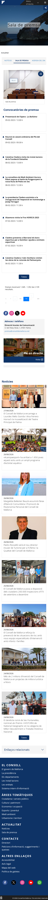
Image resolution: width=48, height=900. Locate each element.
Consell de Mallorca (1, 897)
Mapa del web (8, 867)
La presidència (9, 773)
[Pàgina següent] (5, 302)
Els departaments (10, 777)
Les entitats (7, 784)
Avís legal (6, 864)
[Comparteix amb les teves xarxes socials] (45, 7)
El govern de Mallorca (12, 769)
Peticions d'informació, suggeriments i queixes (20, 848)
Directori (6, 842)
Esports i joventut (10, 810)
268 (39, 299)
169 (27, 299)
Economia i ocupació (12, 806)
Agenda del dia (38, 60)
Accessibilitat (8, 860)
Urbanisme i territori (12, 818)
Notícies (8, 60)
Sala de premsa (22, 60)
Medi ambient (8, 814)
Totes (24, 276)
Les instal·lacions (10, 780)
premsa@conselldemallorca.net (17, 331)
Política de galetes (11, 871)
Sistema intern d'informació (15, 788)
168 (21, 299)
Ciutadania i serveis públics (15, 799)
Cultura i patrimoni (11, 802)
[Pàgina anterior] (6, 298)
